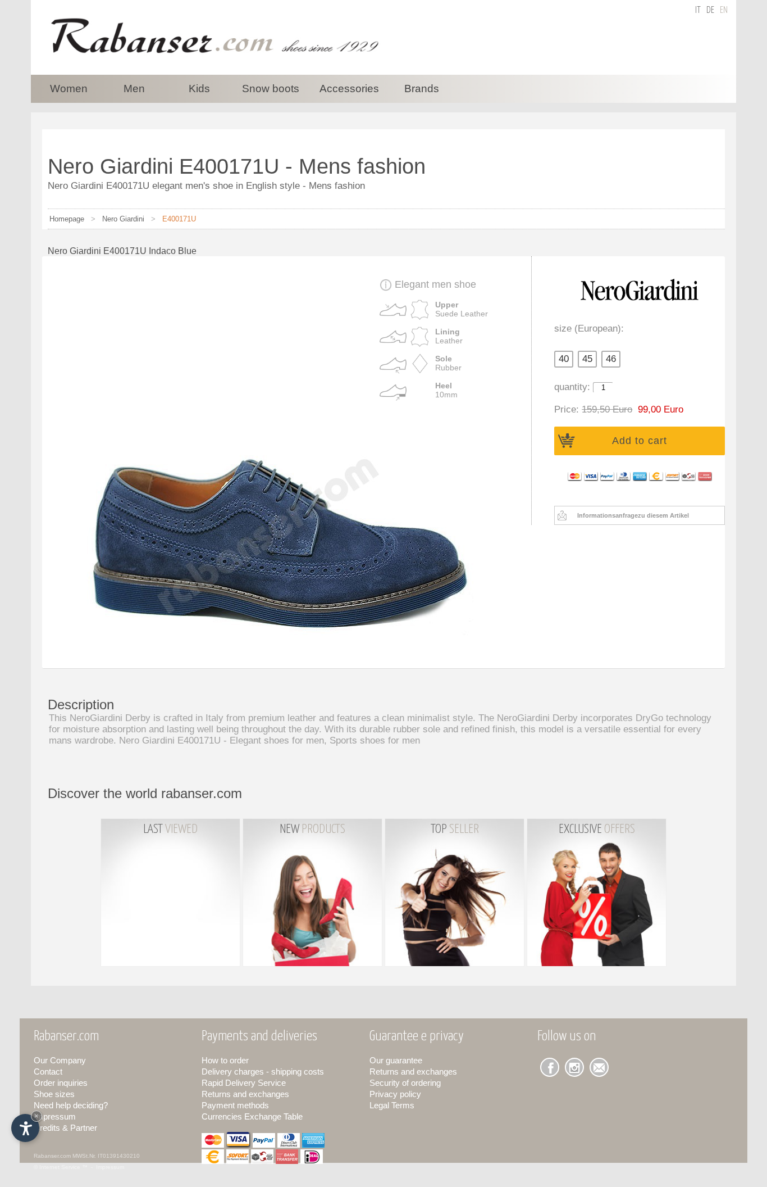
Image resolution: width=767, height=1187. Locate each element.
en (724, 10)
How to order (225, 1060)
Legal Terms (391, 1105)
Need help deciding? (71, 1105)
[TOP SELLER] (456, 969)
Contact (48, 1071)
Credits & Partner (65, 1127)
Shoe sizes (54, 1094)
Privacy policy (395, 1094)
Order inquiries (61, 1083)
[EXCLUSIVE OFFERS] (596, 969)
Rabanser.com (52, 1156)
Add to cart (639, 440)
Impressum (55, 1116)
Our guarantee (395, 1060)
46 (611, 359)
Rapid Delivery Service (244, 1083)
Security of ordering (405, 1083)
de (710, 10)
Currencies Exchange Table (252, 1116)
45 (587, 359)
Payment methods (235, 1105)
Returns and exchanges (245, 1094)
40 (564, 359)
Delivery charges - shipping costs (263, 1071)
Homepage (66, 219)
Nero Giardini (123, 219)
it (698, 10)
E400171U (179, 219)
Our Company (60, 1060)
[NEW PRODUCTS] (314, 969)
